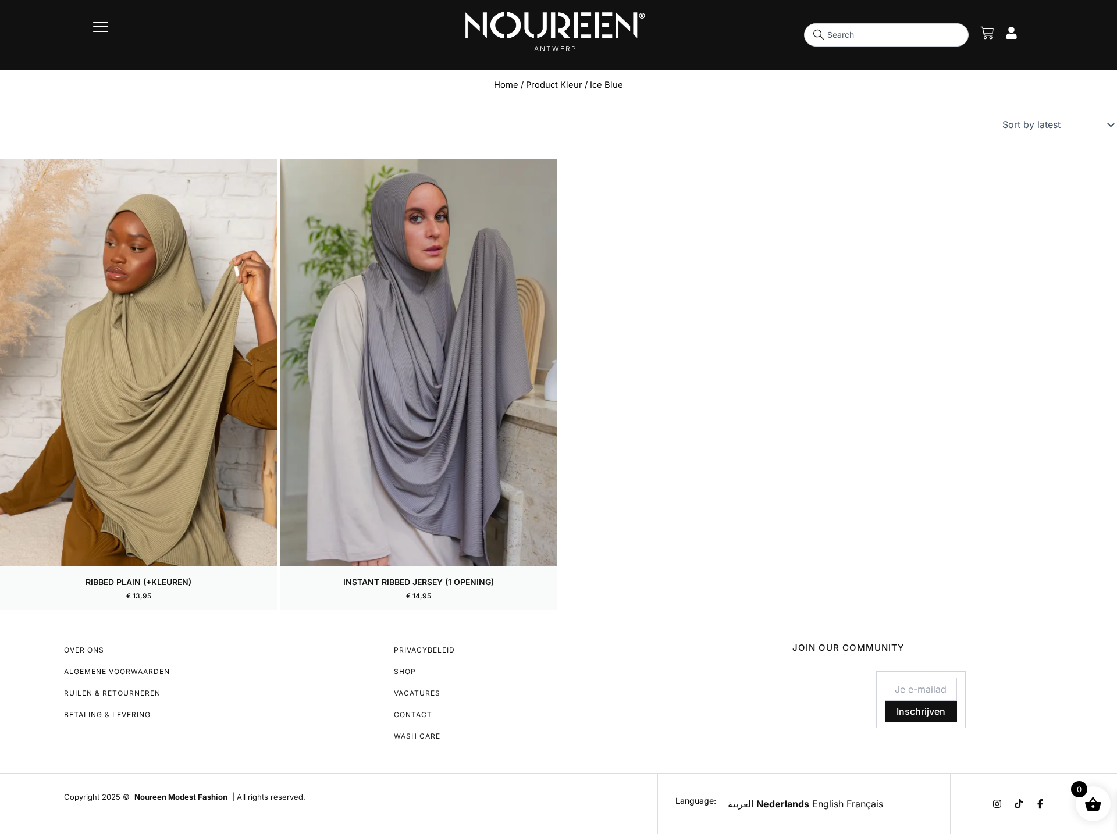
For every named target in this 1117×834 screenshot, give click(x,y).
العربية (740, 804)
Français (864, 804)
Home (506, 85)
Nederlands (782, 804)
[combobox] (886, 35)
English (828, 804)
